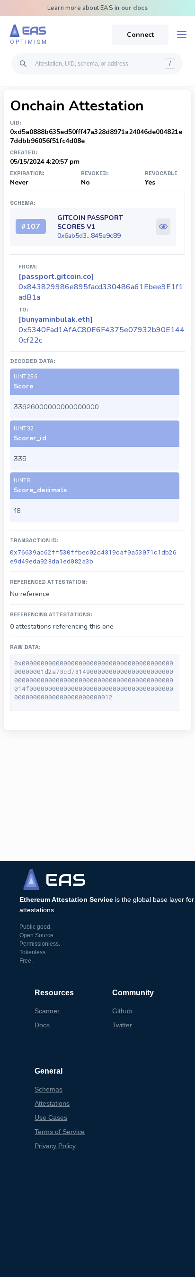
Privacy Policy (55, 1146)
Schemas (48, 1089)
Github (122, 1011)
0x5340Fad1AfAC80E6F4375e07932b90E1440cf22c (101, 329)
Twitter (122, 1025)
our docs (134, 8)
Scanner (47, 1011)
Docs (42, 1025)
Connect (140, 34)
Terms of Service (60, 1131)
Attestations (52, 1103)
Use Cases (51, 1117)
